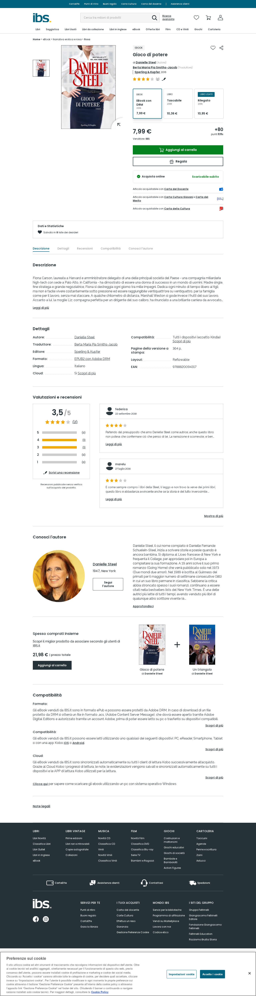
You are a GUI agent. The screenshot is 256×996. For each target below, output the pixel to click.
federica (121, 409)
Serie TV (135, 855)
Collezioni (71, 855)
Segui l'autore (108, 584)
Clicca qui (40, 784)
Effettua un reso (126, 921)
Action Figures (172, 868)
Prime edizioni (74, 838)
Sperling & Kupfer (147, 72)
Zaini (199, 855)
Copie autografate (77, 849)
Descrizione (41, 248)
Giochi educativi (174, 847)
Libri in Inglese (41, 855)
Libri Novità (39, 838)
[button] (155, 18)
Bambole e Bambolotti (170, 860)
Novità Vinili (105, 855)
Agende (201, 844)
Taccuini (201, 838)
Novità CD (104, 838)
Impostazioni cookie (181, 974)
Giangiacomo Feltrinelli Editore (203, 917)
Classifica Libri (42, 844)
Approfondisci (143, 606)
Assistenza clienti (180, 3)
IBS (148, 138)
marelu (120, 464)
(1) (84, 440)
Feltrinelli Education (200, 934)
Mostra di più (213, 516)
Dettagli (63, 248)
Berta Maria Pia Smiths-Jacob (155, 67)
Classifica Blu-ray (142, 849)
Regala (181, 161)
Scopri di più (87, 373)
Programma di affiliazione (169, 915)
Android (78, 743)
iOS (66, 743)
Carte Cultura (128, 3)
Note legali (41, 806)
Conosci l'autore (141, 248)
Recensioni (85, 248)
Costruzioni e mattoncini (172, 840)
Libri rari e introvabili (77, 844)
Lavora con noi (162, 926)
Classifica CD (106, 844)
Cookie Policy (99, 992)
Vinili (101, 849)
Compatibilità (111, 248)
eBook (36, 860)
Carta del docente (151, 3)
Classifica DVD (140, 844)
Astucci (201, 860)
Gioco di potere (152, 670)
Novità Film (137, 838)
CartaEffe (74, 3)
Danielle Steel (146, 62)
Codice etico (160, 932)
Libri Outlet (39, 849)
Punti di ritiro (91, 3)
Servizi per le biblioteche (167, 910)
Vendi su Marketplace (166, 921)
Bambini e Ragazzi (142, 860)
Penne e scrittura (206, 849)
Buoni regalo (109, 3)
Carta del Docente (176, 189)
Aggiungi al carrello (181, 150)
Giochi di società (174, 853)
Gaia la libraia (89, 926)
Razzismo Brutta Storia (203, 939)
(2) (75, 422)
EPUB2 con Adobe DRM (92, 359)
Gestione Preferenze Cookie (133, 932)
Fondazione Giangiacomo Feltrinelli (205, 926)
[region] (128, 974)
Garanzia (122, 926)
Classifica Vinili (107, 860)
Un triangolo (202, 670)
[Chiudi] (249, 973)
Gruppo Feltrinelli (199, 910)
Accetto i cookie (212, 974)
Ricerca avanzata (168, 17)
